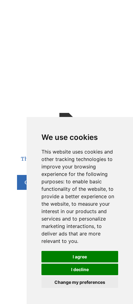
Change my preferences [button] (79, 282)
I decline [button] (80, 269)
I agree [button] (80, 256)
